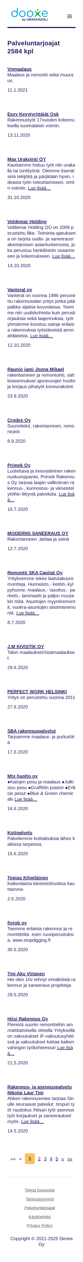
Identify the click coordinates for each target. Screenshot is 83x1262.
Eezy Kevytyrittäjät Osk (33, 114)
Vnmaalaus (19, 69)
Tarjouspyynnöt (40, 1199)
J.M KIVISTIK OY (25, 646)
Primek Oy (18, 465)
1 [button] (30, 1158)
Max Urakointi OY (26, 159)
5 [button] (57, 1158)
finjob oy (17, 922)
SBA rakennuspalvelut (31, 731)
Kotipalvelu (19, 832)
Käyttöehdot (40, 1217)
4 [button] (51, 1158)
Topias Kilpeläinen (27, 877)
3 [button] (45, 1158)
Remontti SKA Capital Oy (34, 572)
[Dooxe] (29, 20)
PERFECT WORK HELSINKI (37, 691)
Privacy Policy (40, 1225)
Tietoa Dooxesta (40, 1190)
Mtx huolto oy (22, 776)
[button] (13, 1158)
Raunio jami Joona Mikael (35, 369)
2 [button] (39, 1158)
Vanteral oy (19, 289)
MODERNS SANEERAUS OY (37, 533)
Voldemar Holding (27, 221)
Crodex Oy (19, 420)
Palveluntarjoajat (39, 1208)
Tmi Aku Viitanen (26, 973)
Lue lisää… (39, 188)
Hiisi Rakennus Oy (27, 1018)
